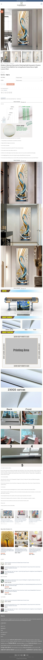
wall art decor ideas (18, 649)
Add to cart (10, 84)
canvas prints (7, 641)
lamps (12, 645)
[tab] (3, 99)
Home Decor (6, 63)
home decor (12, 643)
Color (2, 80)
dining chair (19, 641)
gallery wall (6, 643)
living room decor (6, 647)
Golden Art (12, 63)
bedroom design (24, 639)
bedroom (12, 639)
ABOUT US (3, 626)
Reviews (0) (19, 98)
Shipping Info (3, 628)
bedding (8, 639)
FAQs (2, 630)
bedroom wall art (37, 639)
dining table (40, 641)
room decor (36, 647)
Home (2, 63)
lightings (26, 645)
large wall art (15, 645)
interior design (3, 645)
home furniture (32, 643)
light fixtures (19, 645)
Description (3, 98)
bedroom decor (18, 639)
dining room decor (34, 641)
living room (30, 645)
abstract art (2, 639)
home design (26, 643)
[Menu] (1, 4)
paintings (33, 647)
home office (39, 643)
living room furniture (15, 647)
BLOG (2, 636)
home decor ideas (20, 643)
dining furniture (23, 641)
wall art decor (10, 649)
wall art (3, 649)
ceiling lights (11, 641)
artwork (6, 639)
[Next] (40, 29)
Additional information (11, 98)
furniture (3, 643)
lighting (22, 645)
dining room (28, 641)
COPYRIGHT (3, 634)
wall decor (29, 649)
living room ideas (20, 647)
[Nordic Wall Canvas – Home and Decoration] (21, 4)
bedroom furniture (31, 639)
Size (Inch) (3, 77)
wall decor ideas (37, 649)
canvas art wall (3, 641)
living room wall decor (27, 647)
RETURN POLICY (4, 632)
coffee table (15, 641)
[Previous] (3, 29)
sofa (39, 647)
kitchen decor (8, 645)
